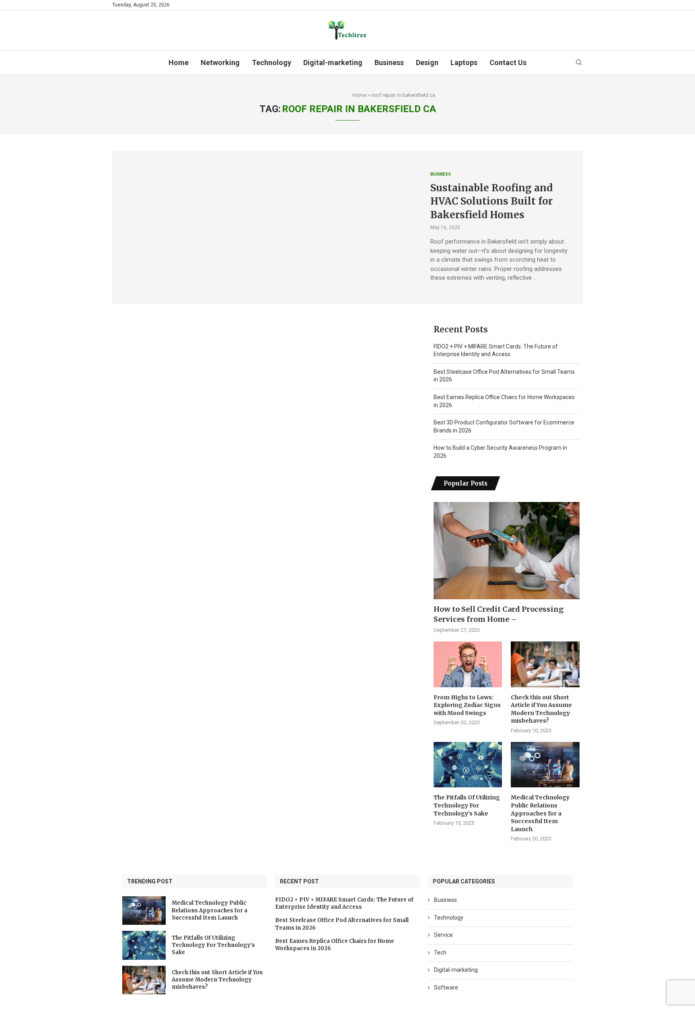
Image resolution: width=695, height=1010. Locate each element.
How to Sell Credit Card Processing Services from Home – (498, 614)
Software (446, 987)
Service (443, 935)
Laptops (463, 62)
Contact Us (507, 62)
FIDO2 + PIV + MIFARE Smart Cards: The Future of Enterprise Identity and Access (344, 903)
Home (179, 62)
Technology (271, 62)
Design (427, 62)
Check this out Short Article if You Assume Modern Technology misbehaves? (541, 709)
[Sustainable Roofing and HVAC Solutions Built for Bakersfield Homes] (265, 227)
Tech (440, 952)
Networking (220, 62)
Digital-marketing (332, 62)
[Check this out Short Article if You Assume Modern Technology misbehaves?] (545, 664)
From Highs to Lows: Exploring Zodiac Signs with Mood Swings (467, 705)
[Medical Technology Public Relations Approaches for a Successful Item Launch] (545, 765)
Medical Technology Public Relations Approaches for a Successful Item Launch (540, 813)
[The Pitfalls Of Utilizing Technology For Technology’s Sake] (468, 765)
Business (389, 62)
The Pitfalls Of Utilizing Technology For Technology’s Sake (467, 805)
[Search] (579, 62)
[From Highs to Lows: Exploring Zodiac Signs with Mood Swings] (468, 664)
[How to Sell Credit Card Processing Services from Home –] (507, 550)
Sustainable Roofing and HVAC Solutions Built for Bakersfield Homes (491, 201)
